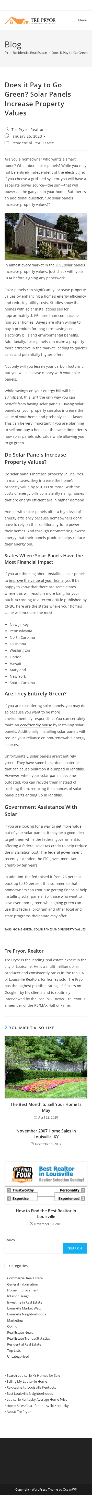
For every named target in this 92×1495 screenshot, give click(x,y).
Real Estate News (20, 1332)
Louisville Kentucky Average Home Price (37, 1399)
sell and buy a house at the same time (41, 429)
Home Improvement (23, 1290)
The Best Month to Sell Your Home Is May (46, 1107)
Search (10, 1240)
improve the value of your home (36, 580)
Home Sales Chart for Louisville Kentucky (38, 1405)
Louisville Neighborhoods (26, 1314)
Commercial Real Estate (25, 1278)
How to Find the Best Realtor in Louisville (46, 1213)
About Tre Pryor (19, 1411)
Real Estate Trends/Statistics (28, 1338)
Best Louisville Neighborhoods (30, 1393)
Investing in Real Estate (24, 1302)
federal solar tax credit (41, 845)
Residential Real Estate (33, 142)
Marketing (15, 1320)
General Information (22, 1284)
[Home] (6, 52)
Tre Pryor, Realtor (28, 129)
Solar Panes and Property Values (60, 929)
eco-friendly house (36, 725)
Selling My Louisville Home (27, 1381)
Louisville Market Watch (25, 1308)
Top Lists (14, 1350)
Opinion (13, 1326)
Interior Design (18, 1296)
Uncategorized (18, 1356)
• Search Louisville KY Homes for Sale (32, 1375)
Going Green (22, 929)
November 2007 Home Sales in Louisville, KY (46, 1133)
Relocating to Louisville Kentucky (31, 1387)
